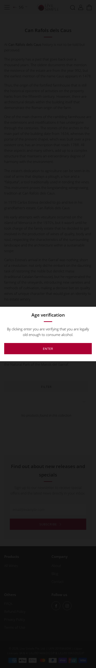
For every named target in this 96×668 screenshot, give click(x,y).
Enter (48, 349)
